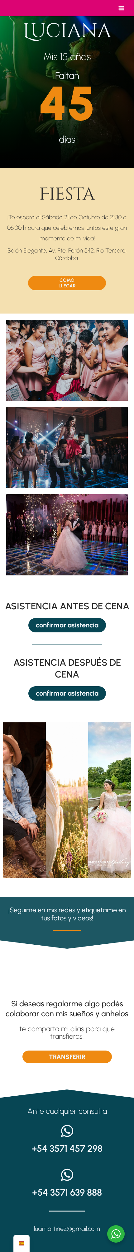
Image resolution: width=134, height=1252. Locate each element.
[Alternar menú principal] (121, 8)
